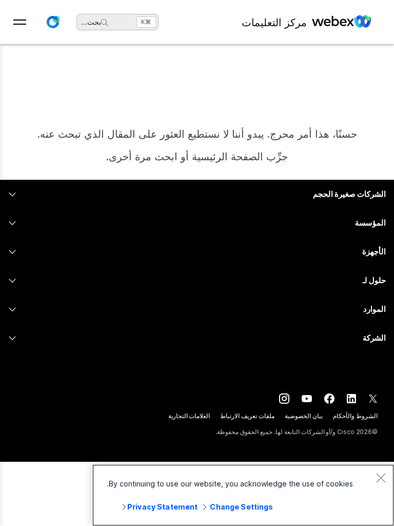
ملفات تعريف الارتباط (247, 416)
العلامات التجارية (189, 416)
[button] (53, 22)
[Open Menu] (19, 22)
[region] (243, 495)
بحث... (91, 21)
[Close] (381, 478)
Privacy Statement (162, 506)
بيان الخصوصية (304, 416)
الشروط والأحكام (355, 416)
